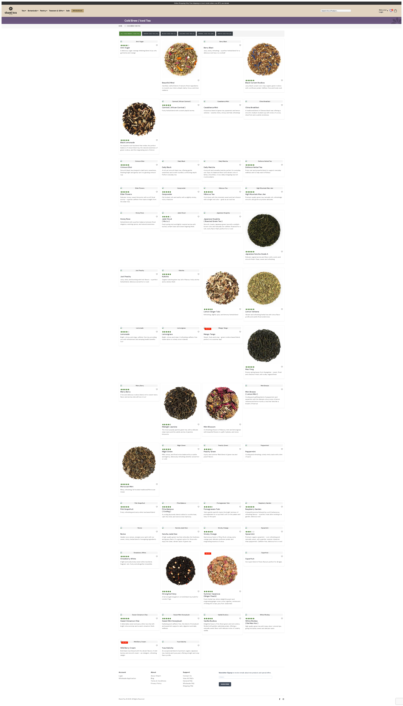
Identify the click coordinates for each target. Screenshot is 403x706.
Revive (123, 534)
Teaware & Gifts (56, 11)
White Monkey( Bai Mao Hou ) (251, 622)
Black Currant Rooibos (255, 83)
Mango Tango (209, 334)
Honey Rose (125, 219)
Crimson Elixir (126, 167)
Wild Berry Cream (128, 648)
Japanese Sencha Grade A (256, 254)
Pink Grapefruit (126, 509)
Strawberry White (128, 559)
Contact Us (187, 676)
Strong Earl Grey (169, 594)
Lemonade (125, 334)
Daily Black (166, 167)
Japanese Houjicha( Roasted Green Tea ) (213, 220)
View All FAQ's (188, 678)
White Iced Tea (224, 34)
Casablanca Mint (211, 107)
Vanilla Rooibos (210, 621)
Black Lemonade (127, 142)
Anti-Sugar (125, 48)
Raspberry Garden (253, 509)
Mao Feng (249, 369)
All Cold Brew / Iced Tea (130, 34)
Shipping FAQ (188, 686)
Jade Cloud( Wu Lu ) (167, 220)
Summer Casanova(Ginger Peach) (212, 595)
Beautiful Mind (168, 83)
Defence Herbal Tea (253, 167)
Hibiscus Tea (209, 194)
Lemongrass (167, 334)
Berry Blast (208, 48)
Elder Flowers (126, 194)
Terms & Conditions (158, 681)
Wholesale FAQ (188, 683)
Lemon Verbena (252, 312)
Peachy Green (210, 451)
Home (120, 26)
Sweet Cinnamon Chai (129, 621)
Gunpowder (167, 194)
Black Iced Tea (169, 34)
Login (121, 676)
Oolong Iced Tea (187, 34)
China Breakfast (252, 107)
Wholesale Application (127, 678)
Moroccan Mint (126, 486)
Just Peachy (125, 276)
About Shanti (156, 676)
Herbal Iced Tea (206, 34)
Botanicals (32, 11)
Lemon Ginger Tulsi (212, 312)
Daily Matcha (209, 167)
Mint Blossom (209, 427)
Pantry (43, 11)
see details (225, 3)
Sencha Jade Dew (169, 534)
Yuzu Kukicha (167, 648)
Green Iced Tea (151, 34)
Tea (23, 11)
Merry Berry (125, 392)
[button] (391, 10)
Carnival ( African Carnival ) (173, 107)
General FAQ (187, 681)
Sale (68, 11)
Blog (152, 678)
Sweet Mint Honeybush (172, 621)
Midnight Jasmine (169, 427)
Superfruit (249, 559)
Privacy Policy (156, 683)
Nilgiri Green (167, 451)
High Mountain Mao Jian (255, 194)
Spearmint (250, 534)
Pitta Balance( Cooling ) (168, 510)
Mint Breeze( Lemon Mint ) (251, 393)
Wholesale (77, 11)
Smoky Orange (210, 534)
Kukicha (165, 276)
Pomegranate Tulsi (212, 509)
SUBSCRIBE (225, 684)
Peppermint (250, 451)
